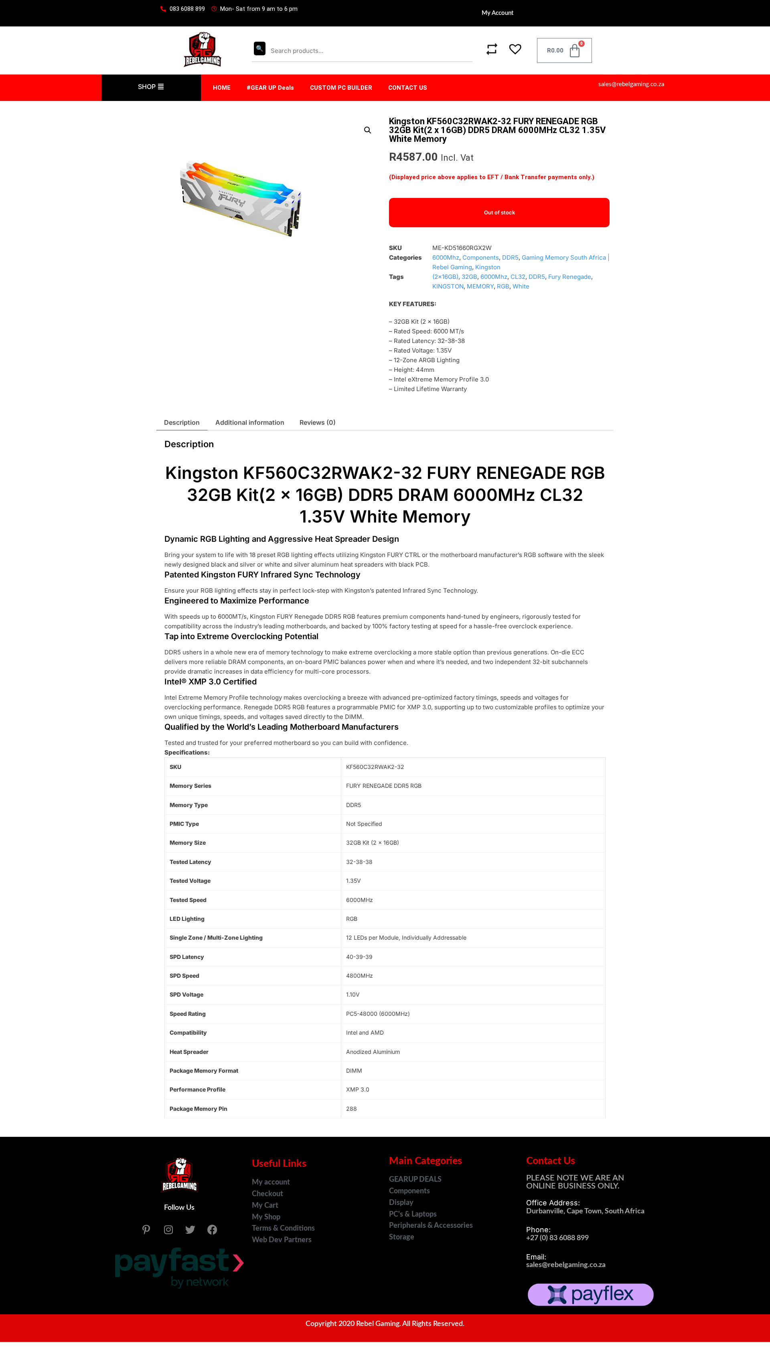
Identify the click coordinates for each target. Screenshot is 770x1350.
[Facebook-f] (213, 1229)
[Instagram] (168, 1229)
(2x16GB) (445, 276)
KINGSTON (448, 286)
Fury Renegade (569, 276)
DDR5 (510, 257)
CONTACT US (407, 87)
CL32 (518, 276)
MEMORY (480, 286)
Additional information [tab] (249, 422)
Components (480, 257)
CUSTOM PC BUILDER (341, 87)
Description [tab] (182, 422)
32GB (469, 276)
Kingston (487, 267)
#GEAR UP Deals (270, 87)
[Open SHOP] (161, 86)
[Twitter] (190, 1229)
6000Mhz (445, 257)
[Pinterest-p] (146, 1229)
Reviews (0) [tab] (318, 422)
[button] (511, 50)
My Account (497, 13)
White (521, 286)
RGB (503, 286)
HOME (222, 87)
